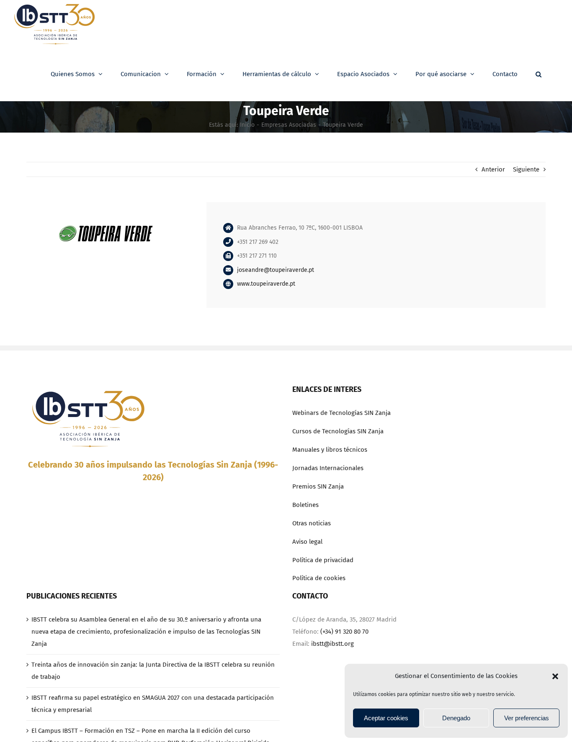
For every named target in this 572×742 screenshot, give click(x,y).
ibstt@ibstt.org (332, 643)
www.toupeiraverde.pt (266, 283)
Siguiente (526, 169)
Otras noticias (311, 523)
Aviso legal (307, 541)
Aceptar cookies (386, 718)
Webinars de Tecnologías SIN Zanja (341, 413)
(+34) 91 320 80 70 (344, 631)
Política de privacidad (322, 560)
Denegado (456, 718)
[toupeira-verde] (106, 205)
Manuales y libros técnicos (329, 449)
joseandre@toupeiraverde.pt (275, 270)
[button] (555, 676)
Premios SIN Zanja (318, 486)
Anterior (493, 169)
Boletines (305, 505)
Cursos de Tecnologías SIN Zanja (338, 431)
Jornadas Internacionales (327, 468)
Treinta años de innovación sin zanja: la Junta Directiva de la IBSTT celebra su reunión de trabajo (153, 671)
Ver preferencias (526, 718)
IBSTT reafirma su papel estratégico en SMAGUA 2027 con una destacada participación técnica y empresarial (152, 704)
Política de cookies (318, 578)
